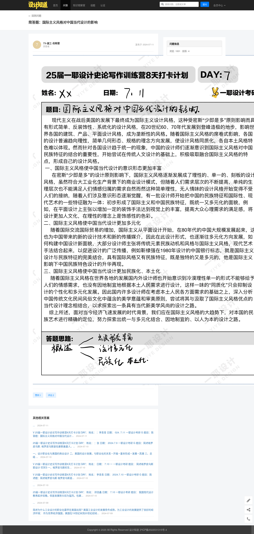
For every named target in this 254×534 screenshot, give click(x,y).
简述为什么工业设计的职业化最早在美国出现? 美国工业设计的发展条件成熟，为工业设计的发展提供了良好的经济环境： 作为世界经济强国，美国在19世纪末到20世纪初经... (93, 511)
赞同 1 (38, 395)
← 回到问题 (35, 15)
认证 (102, 5)
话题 (92, 5)
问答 (65, 5)
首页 (55, 5)
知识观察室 (79, 5)
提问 (205, 4)
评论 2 (51, 395)
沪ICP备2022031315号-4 (153, 529)
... (34, 425)
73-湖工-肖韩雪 (51, 43)
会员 (218, 5)
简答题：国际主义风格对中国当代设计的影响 (63, 22)
